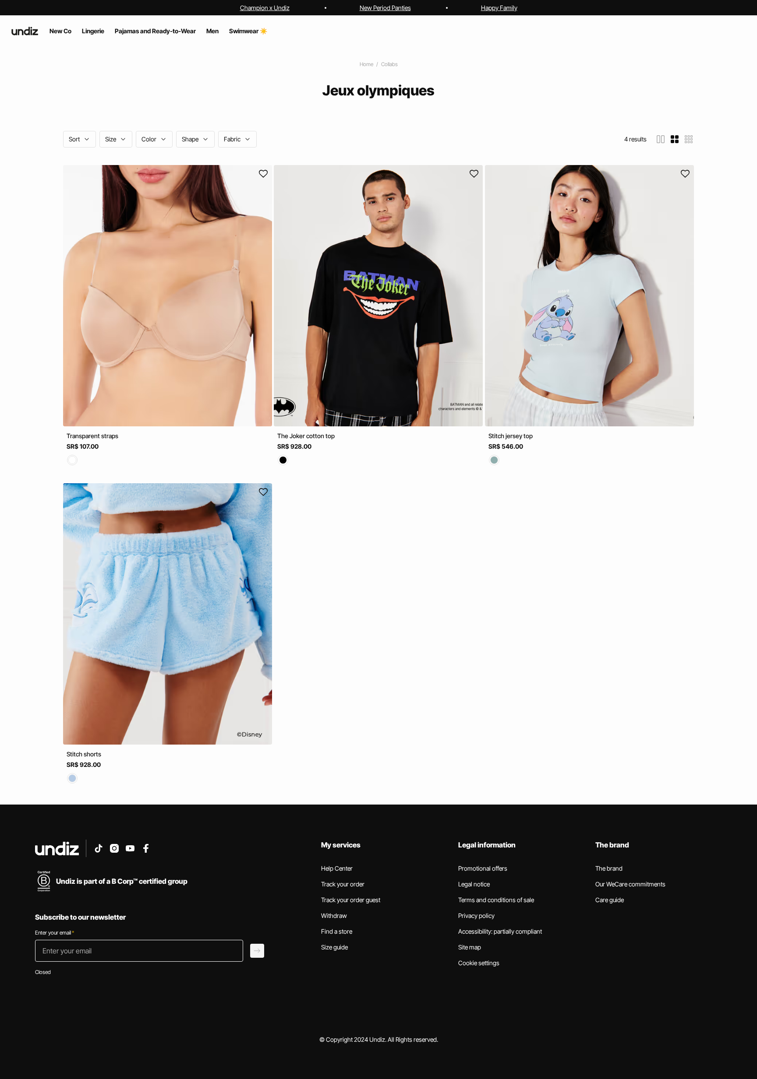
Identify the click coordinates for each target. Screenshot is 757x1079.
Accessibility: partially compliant (500, 931)
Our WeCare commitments (630, 884)
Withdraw (334, 915)
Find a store (336, 931)
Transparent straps (92, 435)
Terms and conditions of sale (496, 899)
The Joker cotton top (306, 435)
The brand (609, 868)
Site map (469, 947)
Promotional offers (482, 868)
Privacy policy (476, 915)
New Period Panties (385, 7)
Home (366, 64)
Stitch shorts (84, 753)
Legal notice (474, 884)
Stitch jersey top (510, 435)
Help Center (337, 868)
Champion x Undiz (265, 7)
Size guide (334, 947)
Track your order (342, 884)
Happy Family (499, 7)
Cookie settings (478, 963)
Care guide (609, 899)
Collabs (389, 64)
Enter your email (54, 932)
